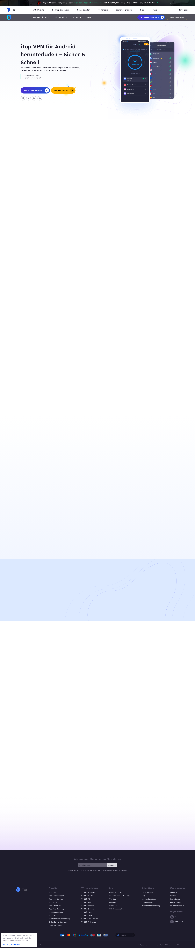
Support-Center (147, 892)
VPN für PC (85, 899)
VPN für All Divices (88, 922)
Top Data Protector (56, 912)
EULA (179, 945)
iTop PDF (52, 915)
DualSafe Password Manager (60, 919)
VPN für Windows (88, 892)
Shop (154, 10)
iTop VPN (52, 892)
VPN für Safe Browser (89, 919)
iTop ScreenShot (55, 906)
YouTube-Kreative (177, 906)
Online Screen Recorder (58, 922)
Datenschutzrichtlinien (162, 945)
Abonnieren (112, 865)
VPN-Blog (112, 899)
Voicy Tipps (113, 906)
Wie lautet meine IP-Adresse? (120, 896)
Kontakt (173, 896)
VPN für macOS (87, 896)
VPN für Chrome (87, 909)
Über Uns (173, 892)
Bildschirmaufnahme (116, 909)
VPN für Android (87, 906)
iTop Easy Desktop (56, 899)
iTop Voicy (53, 902)
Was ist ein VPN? (115, 892)
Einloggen (183, 10)
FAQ (143, 896)
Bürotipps (112, 902)
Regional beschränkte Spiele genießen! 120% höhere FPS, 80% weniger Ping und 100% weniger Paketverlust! (99, 3)
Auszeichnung (175, 902)
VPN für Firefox (87, 912)
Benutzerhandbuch (149, 899)
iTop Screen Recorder (57, 896)
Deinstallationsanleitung (151, 906)
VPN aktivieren (147, 902)
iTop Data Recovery (56, 909)
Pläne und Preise (55, 925)
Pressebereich (175, 899)
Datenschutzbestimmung (19, 941)
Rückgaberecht (143, 945)
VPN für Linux (86, 915)
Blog (89, 17)
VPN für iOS (86, 902)
